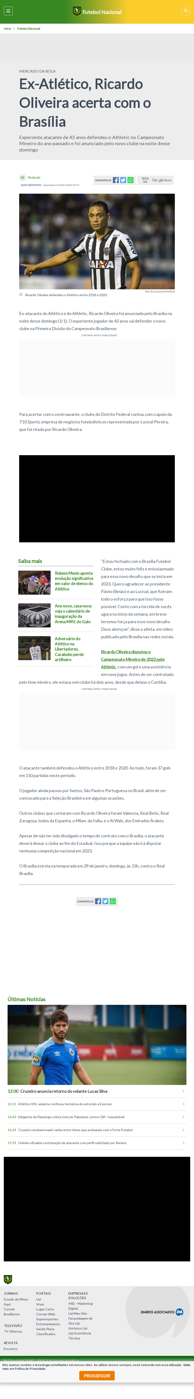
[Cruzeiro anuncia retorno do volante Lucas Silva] (97, 1045)
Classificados (46, 1334)
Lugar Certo (45, 1309)
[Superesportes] (76, 12)
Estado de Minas (16, 1299)
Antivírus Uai (77, 1328)
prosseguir (97, 1375)
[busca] (185, 11)
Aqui (7, 1304)
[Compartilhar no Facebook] (116, 181)
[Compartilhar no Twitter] (123, 181)
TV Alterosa (13, 1331)
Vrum (40, 1304)
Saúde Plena (45, 1329)
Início (7, 28)
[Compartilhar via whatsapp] (130, 181)
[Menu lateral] (8, 11)
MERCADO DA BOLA (37, 71)
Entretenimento (48, 1324)
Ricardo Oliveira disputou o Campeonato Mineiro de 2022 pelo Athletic (133, 659)
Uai (38, 1299)
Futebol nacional (28, 28)
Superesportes (47, 1319)
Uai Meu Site (77, 1313)
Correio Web (45, 1314)
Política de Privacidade (30, 1368)
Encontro (11, 1349)
